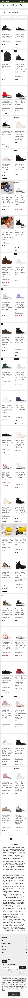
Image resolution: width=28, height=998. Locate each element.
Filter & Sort (14, 17)
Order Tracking (5, 1)
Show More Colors (6, 41)
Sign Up (4, 961)
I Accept (14, 994)
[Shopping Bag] (25, 5)
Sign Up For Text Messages (9, 964)
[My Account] (21, 5)
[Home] (14, 5)
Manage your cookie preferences (15, 980)
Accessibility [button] (23, 1)
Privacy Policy (13, 972)
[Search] (8, 5)
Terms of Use (6, 972)
